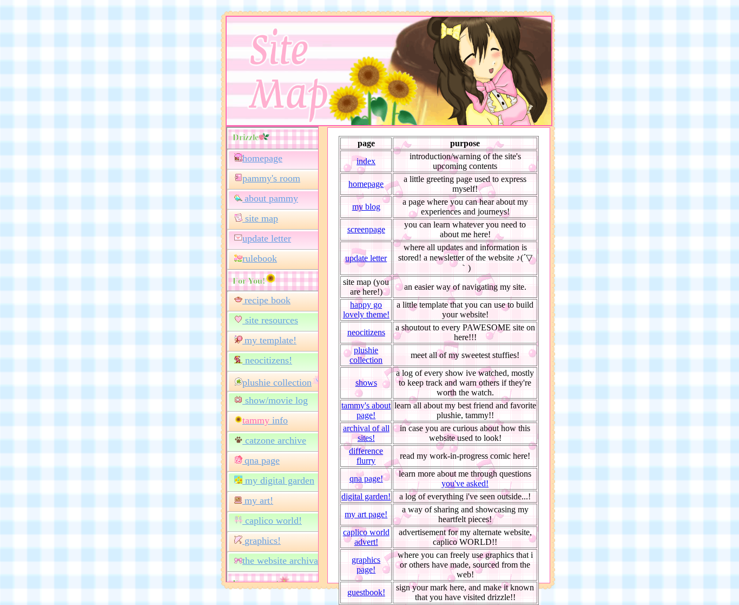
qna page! (366, 478)
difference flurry (366, 455)
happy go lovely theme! (366, 309)
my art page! (366, 514)
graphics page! (366, 564)
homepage (366, 183)
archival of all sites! (366, 433)
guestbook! (366, 592)
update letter (366, 258)
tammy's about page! (366, 410)
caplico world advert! (366, 537)
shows (366, 382)
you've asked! (465, 483)
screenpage (366, 229)
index (366, 161)
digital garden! (366, 496)
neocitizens (366, 332)
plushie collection (365, 355)
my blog (366, 206)
